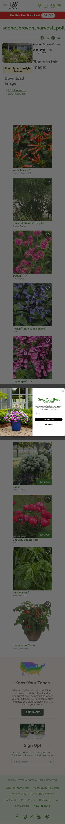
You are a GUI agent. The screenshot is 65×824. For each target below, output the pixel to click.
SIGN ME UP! (49, 419)
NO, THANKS (49, 424)
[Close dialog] (62, 390)
